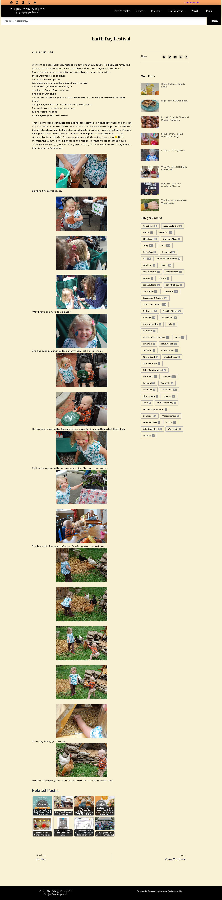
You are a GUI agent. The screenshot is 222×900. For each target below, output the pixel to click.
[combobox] (103, 21)
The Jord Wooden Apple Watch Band (174, 201)
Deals (209, 11)
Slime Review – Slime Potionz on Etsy (172, 135)
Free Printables (122, 11)
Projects (155, 11)
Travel (194, 11)
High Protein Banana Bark (174, 101)
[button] (164, 57)
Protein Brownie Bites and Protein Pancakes (175, 118)
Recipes (139, 11)
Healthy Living (175, 11)
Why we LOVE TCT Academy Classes (171, 185)
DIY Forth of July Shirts (173, 150)
